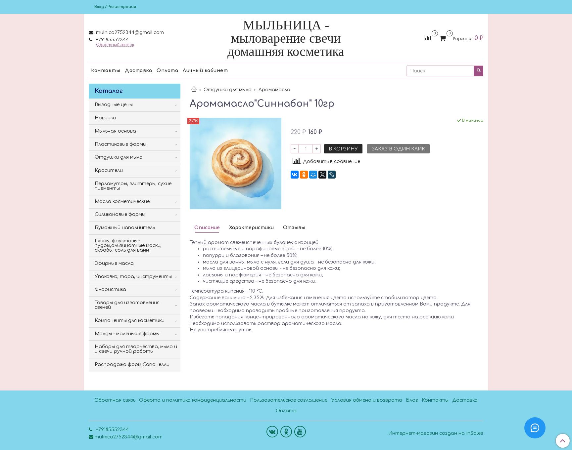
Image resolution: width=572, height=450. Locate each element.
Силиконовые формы (120, 214)
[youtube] (300, 431)
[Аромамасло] (235, 163)
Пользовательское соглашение (288, 400)
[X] (322, 175)
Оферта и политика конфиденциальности (192, 400)
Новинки (105, 117)
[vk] (272, 431)
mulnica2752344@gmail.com (129, 32)
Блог (412, 400)
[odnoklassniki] (286, 431)
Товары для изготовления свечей (127, 305)
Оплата (167, 70)
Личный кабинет (205, 70)
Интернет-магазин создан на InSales (435, 433)
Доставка (138, 70)
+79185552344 (112, 39)
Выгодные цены (114, 104)
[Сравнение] (427, 38)
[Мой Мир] (313, 175)
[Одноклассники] (304, 175)
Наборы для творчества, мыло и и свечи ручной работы (136, 349)
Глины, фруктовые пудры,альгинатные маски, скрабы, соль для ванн (128, 245)
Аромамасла (274, 89)
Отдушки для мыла (228, 89)
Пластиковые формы (120, 144)
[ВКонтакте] (295, 175)
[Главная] (194, 89)
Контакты (105, 70)
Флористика (110, 289)
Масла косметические (122, 201)
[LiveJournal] (332, 175)
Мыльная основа (115, 131)
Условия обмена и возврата (366, 400)
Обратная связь (114, 400)
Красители (109, 170)
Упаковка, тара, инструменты (133, 276)
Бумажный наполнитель (125, 227)
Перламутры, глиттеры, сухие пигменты (133, 186)
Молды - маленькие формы (127, 333)
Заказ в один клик (398, 148)
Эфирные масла (114, 263)
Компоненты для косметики (130, 320)
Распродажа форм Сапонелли (132, 364)
